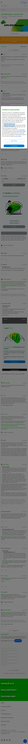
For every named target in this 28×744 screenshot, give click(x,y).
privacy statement (8, 131)
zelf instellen (18, 136)
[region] (14, 127)
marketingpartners (9, 125)
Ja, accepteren (14, 146)
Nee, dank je (14, 140)
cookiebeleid (21, 129)
